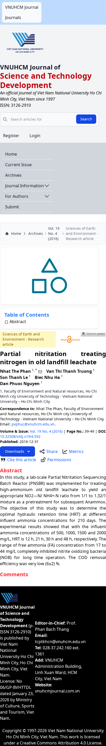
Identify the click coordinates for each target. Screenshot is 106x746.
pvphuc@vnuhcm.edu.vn (33, 424)
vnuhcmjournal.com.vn (57, 691)
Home (11, 154)
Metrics (76, 451)
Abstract (18, 321)
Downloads (14, 451)
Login (35, 135)
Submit (12, 207)
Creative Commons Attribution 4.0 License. (61, 743)
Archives (13, 175)
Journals (13, 17)
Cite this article (21, 460)
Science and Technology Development (46, 80)
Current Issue (18, 164)
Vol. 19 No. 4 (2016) (53, 233)
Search (86, 119)
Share (52, 451)
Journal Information (24, 186)
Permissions (59, 460)
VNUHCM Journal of (30, 67)
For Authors (16, 196)
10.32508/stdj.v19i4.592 (20, 436)
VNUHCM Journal (21, 7)
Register (11, 135)
